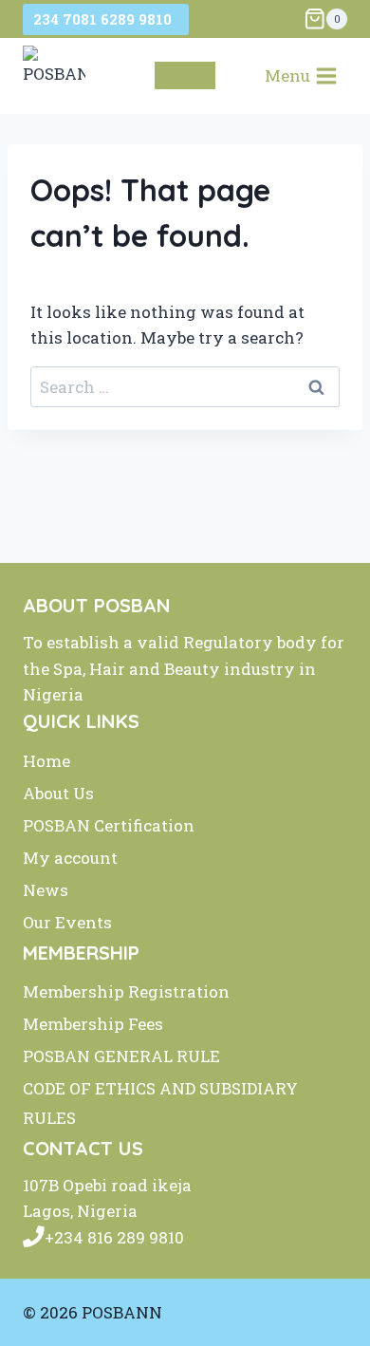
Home (46, 761)
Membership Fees (93, 1024)
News (45, 890)
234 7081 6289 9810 (106, 18)
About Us (58, 793)
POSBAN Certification (108, 825)
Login (185, 75)
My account (70, 858)
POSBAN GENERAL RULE (121, 1056)
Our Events (67, 922)
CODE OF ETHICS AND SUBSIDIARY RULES (160, 1103)
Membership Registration (126, 991)
